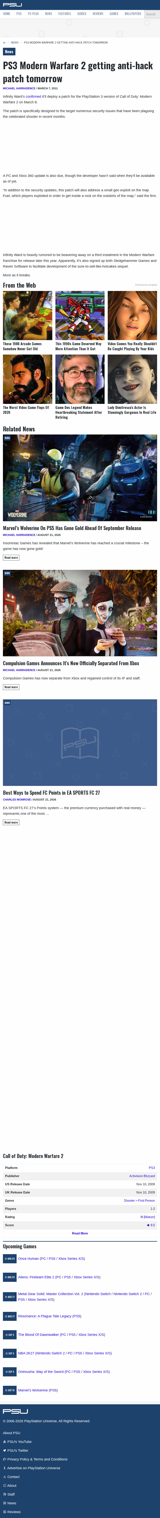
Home (6, 13)
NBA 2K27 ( (27, 1353)
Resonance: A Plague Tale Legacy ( (46, 1316)
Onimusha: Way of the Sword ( (42, 1372)
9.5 (152, 1225)
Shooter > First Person (139, 1200)
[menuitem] (6, 14)
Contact (13, 1477)
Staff (10, 1494)
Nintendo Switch (98, 1294)
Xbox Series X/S (71, 1259)
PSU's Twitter (17, 1450)
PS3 (152, 1168)
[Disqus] (80, 985)
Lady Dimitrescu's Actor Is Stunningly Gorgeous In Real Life (132, 410)
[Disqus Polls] (80, 883)
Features (64, 13)
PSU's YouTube (19, 1442)
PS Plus (33, 13)
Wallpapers (133, 13)
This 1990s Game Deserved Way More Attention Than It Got (78, 346)
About (11, 1486)
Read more (11, 557)
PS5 (19, 13)
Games (114, 13)
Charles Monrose (17, 799)
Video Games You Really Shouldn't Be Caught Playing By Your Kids (132, 346)
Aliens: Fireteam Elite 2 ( (37, 1277)
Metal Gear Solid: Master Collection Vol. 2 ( (51, 1294)
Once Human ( (29, 1259)
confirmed (33, 96)
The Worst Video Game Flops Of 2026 (26, 410)
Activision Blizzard (142, 1176)
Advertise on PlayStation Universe (33, 1468)
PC (43, 1259)
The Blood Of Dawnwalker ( (39, 1335)
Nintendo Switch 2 (128, 1294)
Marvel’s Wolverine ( (34, 1390)
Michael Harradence (19, 88)
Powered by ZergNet (146, 285)
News (48, 13)
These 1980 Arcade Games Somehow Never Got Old (22, 346)
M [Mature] (147, 1217)
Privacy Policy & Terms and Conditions (37, 1459)
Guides (81, 13)
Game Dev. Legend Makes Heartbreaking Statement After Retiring (78, 412)
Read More (80, 1233)
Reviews (98, 13)
